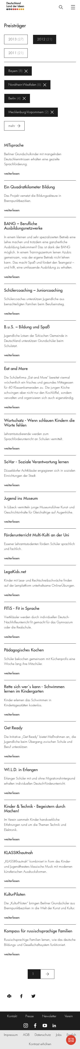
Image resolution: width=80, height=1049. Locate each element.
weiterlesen (11, 173)
